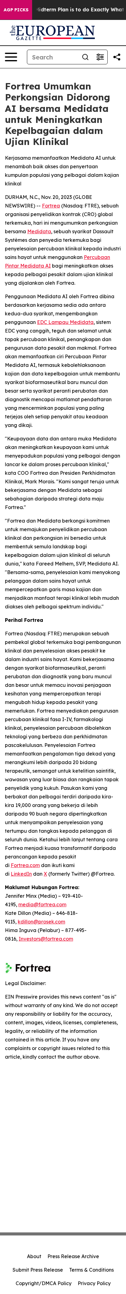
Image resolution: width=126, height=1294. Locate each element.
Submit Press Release (38, 1270)
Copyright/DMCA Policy (44, 1283)
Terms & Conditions (91, 1270)
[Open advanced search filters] (100, 57)
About (34, 1256)
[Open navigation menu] (11, 57)
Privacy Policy (94, 1283)
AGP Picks (16, 10)
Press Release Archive (73, 1256)
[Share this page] (117, 57)
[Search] (85, 57)
